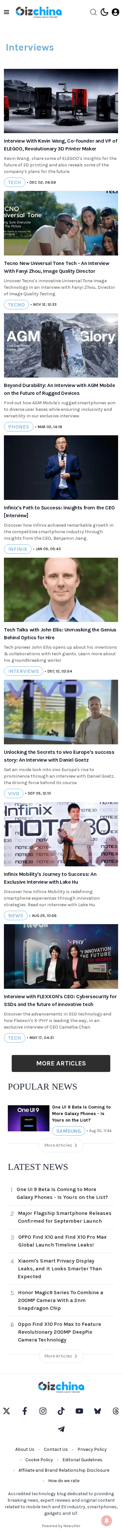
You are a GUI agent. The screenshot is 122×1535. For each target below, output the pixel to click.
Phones (18, 427)
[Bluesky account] (98, 1411)
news (15, 915)
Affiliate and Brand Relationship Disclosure (64, 1470)
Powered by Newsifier (61, 1526)
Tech (14, 182)
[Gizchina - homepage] (38, 12)
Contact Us (56, 1449)
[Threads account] (116, 1411)
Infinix (17, 549)
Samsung (68, 1131)
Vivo (13, 793)
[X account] (6, 1411)
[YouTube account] (79, 1411)
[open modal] (115, 12)
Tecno (16, 305)
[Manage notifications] (107, 1520)
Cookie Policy (39, 1460)
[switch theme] (104, 12)
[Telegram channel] (61, 1429)
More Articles (61, 1063)
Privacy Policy (92, 1449)
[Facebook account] (25, 1411)
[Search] (93, 12)
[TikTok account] (61, 1411)
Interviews (23, 671)
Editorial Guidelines (82, 1460)
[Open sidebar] (6, 12)
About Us (24, 1449)
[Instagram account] (43, 1411)
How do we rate (63, 1480)
